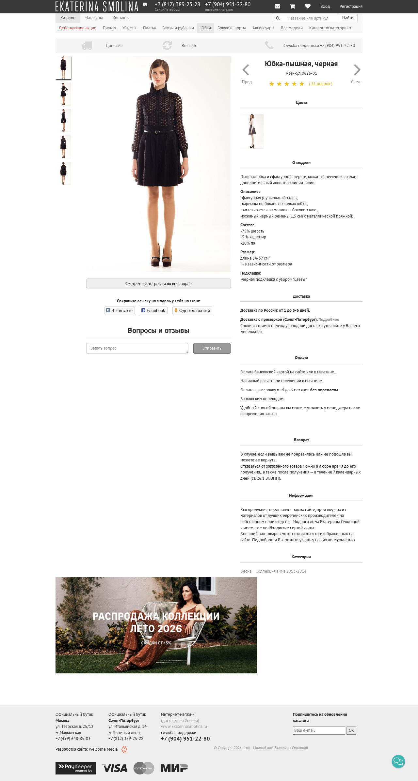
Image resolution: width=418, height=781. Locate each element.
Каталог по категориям (330, 28)
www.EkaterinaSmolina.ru (184, 726)
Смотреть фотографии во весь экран (158, 283)
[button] (398, 761)
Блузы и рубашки (178, 28)
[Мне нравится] (307, 6)
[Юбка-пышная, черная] (158, 164)
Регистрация (351, 6)
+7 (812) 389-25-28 (177, 4)
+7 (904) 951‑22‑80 (227, 4)
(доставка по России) (180, 720)
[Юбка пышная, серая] (252, 131)
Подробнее (328, 319)
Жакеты (129, 28)
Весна (245, 571)
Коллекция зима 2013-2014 (281, 571)
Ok (351, 730)
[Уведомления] (277, 6)
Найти (347, 18)
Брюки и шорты (231, 28)
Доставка (114, 45)
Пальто (109, 28)
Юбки (206, 28)
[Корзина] (292, 6)
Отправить (211, 348)
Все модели (292, 28)
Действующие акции (77, 28)
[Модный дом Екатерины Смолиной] (97, 6)
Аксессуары (263, 28)
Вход (325, 6)
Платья (149, 28)
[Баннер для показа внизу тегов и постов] (156, 625)
